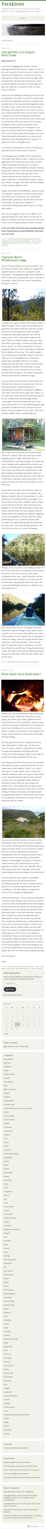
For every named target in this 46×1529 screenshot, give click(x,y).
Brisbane (7, 1093)
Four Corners (20, 243)
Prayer (6, 1328)
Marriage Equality (10, 1260)
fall (17, 968)
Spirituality (26, 241)
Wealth (6, 1422)
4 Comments (34, 662)
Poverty (6, 1324)
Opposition (8, 1297)
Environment (36, 239)
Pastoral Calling (9, 1301)
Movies (6, 1286)
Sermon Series (9, 1366)
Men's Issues (8, 1271)
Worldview (7, 1430)
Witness (6, 1426)
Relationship (8, 1347)
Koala (24, 966)
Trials (6, 1411)
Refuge (6, 1343)
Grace (28, 243)
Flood (6, 1188)
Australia (7, 1078)
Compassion (8, 1131)
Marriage (7, 1256)
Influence (7, 1233)
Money (6, 1282)
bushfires (7, 1097)
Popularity (7, 1320)
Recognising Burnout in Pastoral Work (17, 1462)
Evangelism (8, 1180)
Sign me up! (10, 989)
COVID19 (7, 1135)
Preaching (7, 1331)
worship (6, 1434)
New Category (9, 1290)
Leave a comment (37, 968)
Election (6, 1169)
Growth (6, 1210)
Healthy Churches (10, 1218)
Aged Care (7, 1063)
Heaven (6, 1222)
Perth (5, 1316)
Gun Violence (8, 1214)
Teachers (7, 1400)
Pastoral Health (9, 1305)
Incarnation (8, 1226)
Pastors (6, 1309)
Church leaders (9, 1116)
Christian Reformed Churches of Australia (18, 1108)
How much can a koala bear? (21, 674)
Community (8, 1127)
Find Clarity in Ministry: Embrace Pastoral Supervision (22, 1477)
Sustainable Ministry (11, 1396)
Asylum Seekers (9, 1074)
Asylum (6, 1070)
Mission (6, 1279)
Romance (7, 1362)
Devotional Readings (24, 239)
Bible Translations (10, 1089)
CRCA (6, 1139)
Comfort (7, 1123)
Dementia (7, 1150)
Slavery (6, 1369)
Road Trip (25, 662)
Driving (10, 966)
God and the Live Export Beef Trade (18, 54)
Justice (6, 1244)
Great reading (8, 1207)
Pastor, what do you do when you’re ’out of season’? (22, 1470)
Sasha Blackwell (9, 1492)
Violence (7, 1418)
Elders (6, 1165)
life (32, 243)
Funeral (6, 1195)
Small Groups (8, 1373)
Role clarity (7, 1358)
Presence (5, 241)
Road (5, 1350)
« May (6, 1034)
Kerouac (7, 1248)
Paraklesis (13, 4)
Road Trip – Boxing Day (25, 1492)
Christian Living (9, 1104)
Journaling (7, 1241)
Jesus (5, 1237)
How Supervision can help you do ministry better (21, 1466)
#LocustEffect (8, 1059)
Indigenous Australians (12, 1229)
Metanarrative (8, 1275)
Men (5, 1267)
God (5, 1199)
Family (19, 662)
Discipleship (8, 1157)
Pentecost (7, 1313)
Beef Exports (11, 243)
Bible (5, 1086)
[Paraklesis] (23, 35)
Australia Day (8, 1082)
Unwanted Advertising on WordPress (16, 1415)
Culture (6, 1142)
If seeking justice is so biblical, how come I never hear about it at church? (23, 1517)
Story (5, 1384)
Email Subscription (12, 973)
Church (6, 1112)
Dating (6, 1146)
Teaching (7, 1403)
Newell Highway (9, 1294)
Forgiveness (8, 1191)
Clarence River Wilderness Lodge (14, 259)
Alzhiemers (8, 1067)
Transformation (9, 1407)
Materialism (8, 1263)
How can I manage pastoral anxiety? (16, 1474)
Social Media (8, 1377)
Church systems (9, 1120)
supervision (8, 1392)
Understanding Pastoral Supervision (16, 1448)
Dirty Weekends (35, 274)
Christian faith (12, 239)
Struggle (6, 1388)
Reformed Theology (15, 241)
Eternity (6, 1176)
